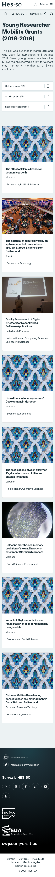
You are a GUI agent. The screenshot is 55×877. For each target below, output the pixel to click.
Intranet (15, 862)
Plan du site (38, 858)
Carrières (24, 858)
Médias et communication (25, 765)
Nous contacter (19, 757)
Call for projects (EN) (15, 86)
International (36, 13)
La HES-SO (18, 13)
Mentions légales (31, 862)
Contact (11, 858)
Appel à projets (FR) (14, 96)
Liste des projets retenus (17, 106)
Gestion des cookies (25, 865)
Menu (44, 4)
